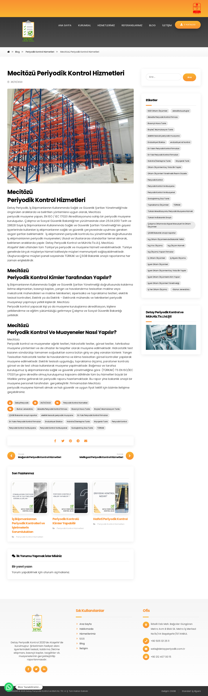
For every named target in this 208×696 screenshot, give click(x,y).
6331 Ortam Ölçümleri (157, 111)
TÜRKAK (100, 428)
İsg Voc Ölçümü (155, 245)
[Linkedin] (44, 669)
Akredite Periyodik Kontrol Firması (52, 409)
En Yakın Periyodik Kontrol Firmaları (25, 421)
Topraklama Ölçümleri (158, 205)
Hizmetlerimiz (87, 634)
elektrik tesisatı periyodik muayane (57, 415)
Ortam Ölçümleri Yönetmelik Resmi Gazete (167, 173)
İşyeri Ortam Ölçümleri (158, 264)
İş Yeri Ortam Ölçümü (157, 289)
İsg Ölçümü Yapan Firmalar (160, 251)
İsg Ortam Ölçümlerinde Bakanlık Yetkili (166, 239)
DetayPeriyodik (21, 402)
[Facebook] (28, 669)
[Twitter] (36, 669)
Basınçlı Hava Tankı (81, 409)
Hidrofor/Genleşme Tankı (78, 421)
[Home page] (8, 51)
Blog (82, 643)
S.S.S (82, 638)
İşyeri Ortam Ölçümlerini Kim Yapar (164, 277)
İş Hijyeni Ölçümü (178, 258)
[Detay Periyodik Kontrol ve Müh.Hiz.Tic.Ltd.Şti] (171, 337)
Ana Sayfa (85, 624)
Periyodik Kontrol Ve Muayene (22, 428)
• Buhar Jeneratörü (24, 409)
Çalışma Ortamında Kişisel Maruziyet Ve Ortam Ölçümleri (169, 225)
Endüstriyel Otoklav (54, 421)
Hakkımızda (86, 629)
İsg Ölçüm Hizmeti (176, 245)
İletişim (83, 648)
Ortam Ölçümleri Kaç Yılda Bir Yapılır (164, 167)
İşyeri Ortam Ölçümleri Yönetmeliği (163, 283)
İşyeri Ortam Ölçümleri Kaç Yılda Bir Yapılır (167, 270)
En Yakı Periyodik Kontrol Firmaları (92, 415)
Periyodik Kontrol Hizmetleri (75, 402)
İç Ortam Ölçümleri (156, 258)
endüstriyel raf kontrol (180, 142)
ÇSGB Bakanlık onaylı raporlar (23, 415)
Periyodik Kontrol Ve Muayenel (53, 428)
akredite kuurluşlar (180, 111)
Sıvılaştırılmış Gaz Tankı (82, 428)
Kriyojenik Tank (101, 421)
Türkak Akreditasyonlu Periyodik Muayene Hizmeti (170, 211)
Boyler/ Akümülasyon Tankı (107, 409)
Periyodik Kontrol (119, 421)
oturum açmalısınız (56, 572)
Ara (189, 77)
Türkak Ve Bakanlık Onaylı (159, 217)
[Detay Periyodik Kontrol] (28, 32)
